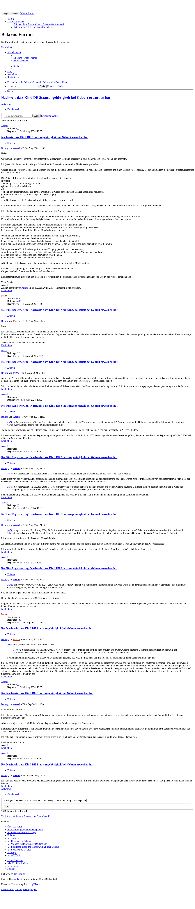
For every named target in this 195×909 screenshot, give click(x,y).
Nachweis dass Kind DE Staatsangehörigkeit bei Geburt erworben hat (55, 97)
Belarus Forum (27, 13)
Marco (4, 295)
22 (18, 353)
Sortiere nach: (36, 800)
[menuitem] (25, 58)
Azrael (4, 125)
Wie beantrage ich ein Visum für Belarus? (33, 27)
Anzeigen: (9, 800)
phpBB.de (35, 884)
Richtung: (68, 800)
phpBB (16, 879)
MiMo (4, 350)
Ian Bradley (19, 874)
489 (19, 301)
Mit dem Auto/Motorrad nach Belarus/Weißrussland (38, 24)
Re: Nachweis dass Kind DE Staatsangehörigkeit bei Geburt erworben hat (47, 628)
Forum (10, 19)
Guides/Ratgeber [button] (15, 21)
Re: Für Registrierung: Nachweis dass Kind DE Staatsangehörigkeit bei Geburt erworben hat (59, 309)
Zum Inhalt (6, 47)
